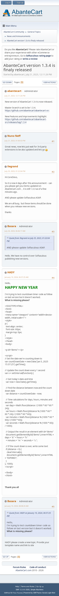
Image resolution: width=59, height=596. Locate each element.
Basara (11, 226)
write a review (30, 58)
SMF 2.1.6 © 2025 (23, 590)
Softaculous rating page (38, 55)
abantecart (14, 91)
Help (17, 586)
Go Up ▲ (40, 586)
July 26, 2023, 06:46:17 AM (15, 231)
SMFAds (7, 593)
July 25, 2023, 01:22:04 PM (15, 171)
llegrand (12, 166)
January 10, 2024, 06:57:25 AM (16, 277)
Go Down (7, 82)
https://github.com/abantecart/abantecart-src (27, 110)
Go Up (5, 557)
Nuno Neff (13, 136)
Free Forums (17, 593)
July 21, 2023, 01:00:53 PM (15, 140)
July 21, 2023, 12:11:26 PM (15, 96)
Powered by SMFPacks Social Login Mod (39, 593)
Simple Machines (37, 590)
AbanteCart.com (23, 570)
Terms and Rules (27, 586)
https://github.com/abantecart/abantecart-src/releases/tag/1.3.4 (25, 121)
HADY (10, 272)
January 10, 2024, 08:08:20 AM (16, 506)
